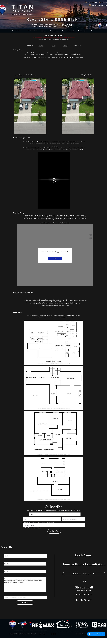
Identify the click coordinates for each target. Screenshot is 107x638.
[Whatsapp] (51, 634)
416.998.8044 (85, 594)
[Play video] (30, 106)
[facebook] (55, 634)
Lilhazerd (84, 634)
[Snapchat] (53, 634)
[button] (43, 31)
